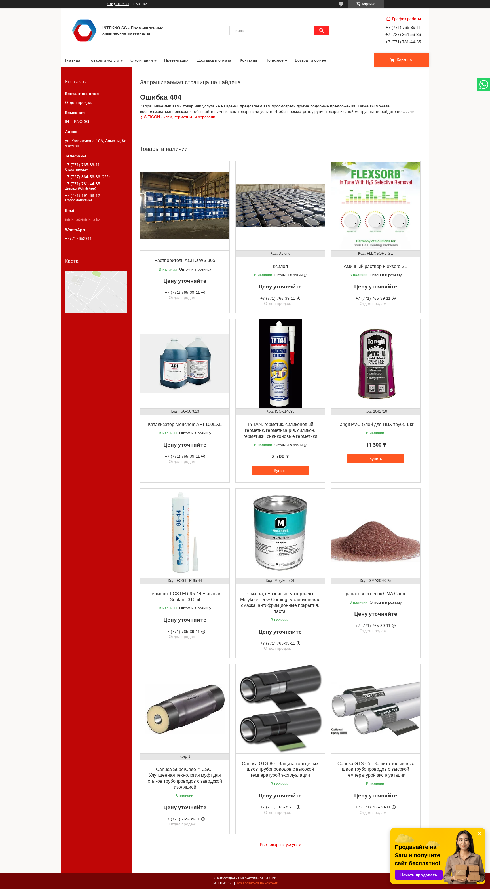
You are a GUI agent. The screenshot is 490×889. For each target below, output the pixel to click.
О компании (141, 60)
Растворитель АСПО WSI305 (185, 260)
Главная (72, 60)
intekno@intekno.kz (82, 219)
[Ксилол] (280, 205)
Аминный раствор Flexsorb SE (376, 266)
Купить (280, 470)
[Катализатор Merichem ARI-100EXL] (184, 363)
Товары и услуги (104, 60)
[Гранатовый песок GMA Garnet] (375, 533)
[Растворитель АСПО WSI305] (184, 205)
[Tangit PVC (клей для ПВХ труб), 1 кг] (375, 363)
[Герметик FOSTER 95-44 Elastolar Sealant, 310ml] (184, 533)
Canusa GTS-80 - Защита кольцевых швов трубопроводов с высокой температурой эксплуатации (280, 769)
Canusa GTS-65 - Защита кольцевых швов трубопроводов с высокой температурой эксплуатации (375, 769)
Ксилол (280, 266)
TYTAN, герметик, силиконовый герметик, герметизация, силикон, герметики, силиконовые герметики (280, 430)
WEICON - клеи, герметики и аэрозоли (179, 117)
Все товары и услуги (279, 844)
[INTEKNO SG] (84, 30)
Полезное (274, 60)
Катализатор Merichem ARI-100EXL (185, 424)
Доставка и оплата (214, 60)
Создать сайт (118, 4)
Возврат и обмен (310, 60)
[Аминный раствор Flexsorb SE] (375, 205)
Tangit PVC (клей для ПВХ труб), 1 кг (376, 424)
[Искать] (321, 30)
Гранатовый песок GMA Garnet (375, 593)
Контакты (248, 60)
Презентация (176, 60)
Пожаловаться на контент (257, 883)
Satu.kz (270, 878)
